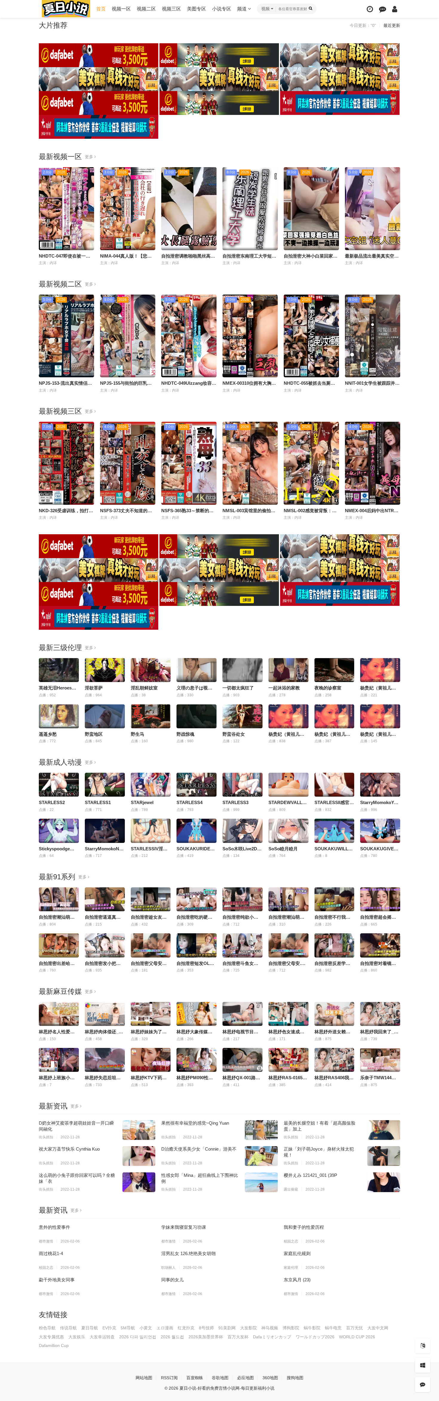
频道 (242, 8)
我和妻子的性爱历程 (304, 1227)
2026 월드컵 (172, 1336)
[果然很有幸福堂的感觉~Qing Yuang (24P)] (261, 1130)
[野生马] (151, 716)
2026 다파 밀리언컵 (137, 1336)
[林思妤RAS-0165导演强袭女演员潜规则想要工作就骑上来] (288, 1060)
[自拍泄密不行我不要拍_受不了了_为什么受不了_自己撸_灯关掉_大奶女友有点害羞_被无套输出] (334, 899)
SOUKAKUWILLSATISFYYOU (345, 848)
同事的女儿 (172, 1279)
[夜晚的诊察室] (334, 670)
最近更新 (391, 25)
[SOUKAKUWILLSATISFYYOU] (334, 831)
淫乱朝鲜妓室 (144, 687)
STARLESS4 (189, 802)
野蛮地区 (94, 734)
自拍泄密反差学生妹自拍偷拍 (343, 963)
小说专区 (221, 8)
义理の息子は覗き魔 (196, 687)
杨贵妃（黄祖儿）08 (380, 734)
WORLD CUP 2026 (357, 1336)
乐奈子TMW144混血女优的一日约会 (396, 1077)
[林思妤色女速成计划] (288, 1014)
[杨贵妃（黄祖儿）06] (288, 716)
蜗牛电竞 (333, 1327)
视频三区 (171, 8)
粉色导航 (47, 1327)
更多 (89, 156)
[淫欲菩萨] (105, 670)
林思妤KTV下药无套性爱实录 (160, 1077)
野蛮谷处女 (233, 734)
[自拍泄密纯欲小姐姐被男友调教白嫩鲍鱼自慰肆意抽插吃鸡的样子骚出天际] (242, 899)
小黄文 (145, 1327)
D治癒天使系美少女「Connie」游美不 (199, 1148)
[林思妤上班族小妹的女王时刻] (59, 1060)
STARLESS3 (235, 802)
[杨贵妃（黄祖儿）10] (380, 670)
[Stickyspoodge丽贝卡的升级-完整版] (59, 831)
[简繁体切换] (422, 1345)
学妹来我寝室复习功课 (183, 1227)
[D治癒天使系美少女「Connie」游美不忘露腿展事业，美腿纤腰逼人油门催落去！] (261, 1156)
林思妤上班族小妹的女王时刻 (68, 1077)
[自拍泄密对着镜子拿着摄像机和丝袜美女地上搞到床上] (380, 945)
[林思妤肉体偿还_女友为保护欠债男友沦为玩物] (105, 1014)
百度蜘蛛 (194, 1377)
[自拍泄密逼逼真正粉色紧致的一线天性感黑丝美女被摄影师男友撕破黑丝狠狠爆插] (105, 899)
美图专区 (196, 8)
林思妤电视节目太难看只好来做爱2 (257, 1031)
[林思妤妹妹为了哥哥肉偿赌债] (151, 1014)
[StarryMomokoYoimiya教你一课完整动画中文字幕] (380, 785)
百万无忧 (354, 1327)
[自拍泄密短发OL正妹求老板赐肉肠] (196, 945)
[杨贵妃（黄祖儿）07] (334, 716)
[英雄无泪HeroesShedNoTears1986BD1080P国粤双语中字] (59, 670)
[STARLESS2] (59, 785)
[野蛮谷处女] (242, 716)
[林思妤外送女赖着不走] (334, 1014)
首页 (101, 8)
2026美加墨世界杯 (205, 1336)
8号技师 (206, 1327)
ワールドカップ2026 (315, 1336)
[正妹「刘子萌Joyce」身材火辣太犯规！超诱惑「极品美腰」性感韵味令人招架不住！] (383, 1156)
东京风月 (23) (297, 1279)
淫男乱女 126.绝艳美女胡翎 (188, 1253)
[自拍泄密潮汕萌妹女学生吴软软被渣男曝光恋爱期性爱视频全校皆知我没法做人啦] (288, 899)
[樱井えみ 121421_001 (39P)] (383, 1182)
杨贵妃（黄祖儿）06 (288, 734)
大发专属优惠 (51, 1336)
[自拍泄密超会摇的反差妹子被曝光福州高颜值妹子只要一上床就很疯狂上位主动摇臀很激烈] (380, 899)
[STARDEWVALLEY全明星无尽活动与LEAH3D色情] (288, 785)
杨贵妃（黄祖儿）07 (334, 734)
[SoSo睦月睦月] (288, 831)
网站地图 (144, 1377)
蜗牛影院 (312, 1327)
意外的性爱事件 (54, 1227)
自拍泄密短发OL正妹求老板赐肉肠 (210, 963)
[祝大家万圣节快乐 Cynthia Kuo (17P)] (138, 1156)
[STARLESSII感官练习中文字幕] (334, 785)
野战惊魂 (185, 734)
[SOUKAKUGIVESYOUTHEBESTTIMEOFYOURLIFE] (380, 831)
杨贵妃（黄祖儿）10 (380, 687)
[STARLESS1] (105, 785)
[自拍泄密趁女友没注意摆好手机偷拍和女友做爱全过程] (151, 899)
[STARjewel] (151, 785)
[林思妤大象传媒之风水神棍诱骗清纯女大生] (196, 1014)
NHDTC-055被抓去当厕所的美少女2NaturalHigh (332, 383)
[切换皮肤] (422, 1365)
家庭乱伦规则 (297, 1253)
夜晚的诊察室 (327, 687)
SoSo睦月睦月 (283, 848)
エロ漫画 (164, 1327)
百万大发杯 (238, 1336)
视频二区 (146, 8)
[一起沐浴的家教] (288, 670)
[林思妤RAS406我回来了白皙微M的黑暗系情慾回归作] (334, 1060)
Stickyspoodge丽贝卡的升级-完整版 (75, 848)
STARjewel (142, 802)
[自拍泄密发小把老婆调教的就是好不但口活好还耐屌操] (105, 945)
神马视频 (269, 1327)
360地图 (270, 1377)
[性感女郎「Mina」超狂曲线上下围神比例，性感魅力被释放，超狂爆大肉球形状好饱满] (261, 1182)
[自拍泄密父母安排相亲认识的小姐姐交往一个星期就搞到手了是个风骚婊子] (151, 945)
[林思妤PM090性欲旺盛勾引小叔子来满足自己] (196, 1060)
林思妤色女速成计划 (288, 1031)
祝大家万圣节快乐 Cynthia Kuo (69, 1148)
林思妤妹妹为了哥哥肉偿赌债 (160, 1031)
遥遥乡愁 (48, 734)
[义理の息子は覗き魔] (196, 670)
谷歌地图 (220, 1377)
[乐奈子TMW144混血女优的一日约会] (380, 1060)
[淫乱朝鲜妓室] (151, 670)
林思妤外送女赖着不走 (336, 1031)
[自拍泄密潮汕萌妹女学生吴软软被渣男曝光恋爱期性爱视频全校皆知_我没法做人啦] (59, 899)
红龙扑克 (186, 1327)
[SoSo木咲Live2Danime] (242, 831)
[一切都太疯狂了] (242, 670)
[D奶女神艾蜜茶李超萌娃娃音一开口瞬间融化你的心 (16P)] (138, 1130)
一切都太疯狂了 (238, 687)
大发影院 (248, 1327)
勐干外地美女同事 (57, 1279)
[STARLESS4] (196, 785)
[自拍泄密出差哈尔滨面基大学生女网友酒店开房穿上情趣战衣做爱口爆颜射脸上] (59, 945)
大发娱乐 (76, 1336)
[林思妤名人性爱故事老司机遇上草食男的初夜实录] (59, 1014)
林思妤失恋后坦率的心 (107, 1077)
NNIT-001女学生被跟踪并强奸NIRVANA (384, 383)
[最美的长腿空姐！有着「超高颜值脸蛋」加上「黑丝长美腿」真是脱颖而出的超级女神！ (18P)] (383, 1130)
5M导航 (128, 1327)
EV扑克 (109, 1327)
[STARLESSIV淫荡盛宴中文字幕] (151, 831)
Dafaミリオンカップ (272, 1336)
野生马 (137, 734)
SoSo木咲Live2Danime (246, 848)
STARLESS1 (98, 802)
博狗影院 (291, 1327)
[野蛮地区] (105, 716)
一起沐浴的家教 (284, 687)
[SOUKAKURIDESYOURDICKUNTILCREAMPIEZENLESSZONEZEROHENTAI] (196, 831)
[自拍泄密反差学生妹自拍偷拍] (334, 945)
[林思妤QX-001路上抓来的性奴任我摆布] (242, 1060)
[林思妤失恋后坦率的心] (105, 1060)
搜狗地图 (295, 1377)
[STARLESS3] (242, 785)
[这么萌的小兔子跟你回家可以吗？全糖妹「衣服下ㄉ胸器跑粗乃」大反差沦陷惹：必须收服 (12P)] (138, 1182)
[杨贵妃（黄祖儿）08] (380, 716)
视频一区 (121, 8)
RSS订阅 (169, 1377)
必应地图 (245, 1377)
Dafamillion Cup (54, 1345)
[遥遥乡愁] (59, 716)
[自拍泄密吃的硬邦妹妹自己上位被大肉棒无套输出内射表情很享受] (196, 899)
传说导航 (68, 1327)
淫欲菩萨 (94, 687)
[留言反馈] (382, 9)
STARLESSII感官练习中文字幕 (345, 802)
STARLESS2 (52, 802)
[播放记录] (370, 9)
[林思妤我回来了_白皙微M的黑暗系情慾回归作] (380, 1014)
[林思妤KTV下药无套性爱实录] (151, 1060)
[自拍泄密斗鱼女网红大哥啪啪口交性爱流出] (242, 945)
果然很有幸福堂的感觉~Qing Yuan (195, 1123)
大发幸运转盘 (102, 1336)
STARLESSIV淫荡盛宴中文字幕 (162, 848)
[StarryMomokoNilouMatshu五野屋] (105, 831)
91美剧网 (227, 1327)
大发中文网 (377, 1327)
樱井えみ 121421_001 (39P (310, 1175)
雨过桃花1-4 (51, 1253)
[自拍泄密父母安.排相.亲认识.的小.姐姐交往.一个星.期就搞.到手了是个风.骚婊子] (288, 945)
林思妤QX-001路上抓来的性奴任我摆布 (261, 1077)
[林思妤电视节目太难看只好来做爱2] (242, 1014)
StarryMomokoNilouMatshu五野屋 (120, 848)
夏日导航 (89, 1327)
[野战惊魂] (196, 716)
